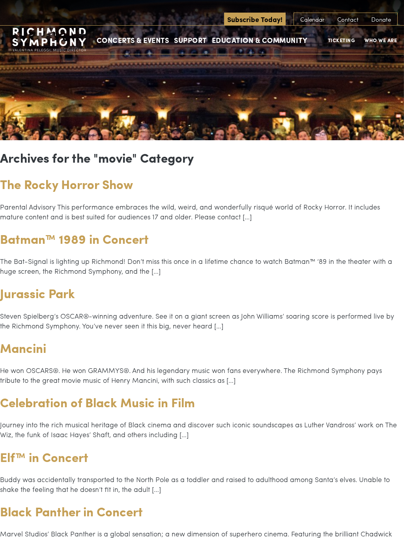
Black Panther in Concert (71, 511)
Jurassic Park (37, 293)
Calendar (312, 19)
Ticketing (341, 40)
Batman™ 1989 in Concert (74, 239)
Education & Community (260, 40)
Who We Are (381, 40)
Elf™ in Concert (44, 457)
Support (190, 40)
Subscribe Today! (254, 19)
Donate (381, 19)
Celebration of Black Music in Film (97, 402)
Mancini (23, 348)
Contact (348, 19)
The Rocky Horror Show (66, 184)
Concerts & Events (133, 40)
